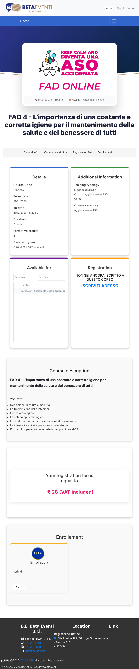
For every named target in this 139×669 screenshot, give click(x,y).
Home (25, 21)
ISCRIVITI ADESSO (99, 285)
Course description (55, 152)
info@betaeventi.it (36, 651)
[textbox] (51, 277)
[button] (19, 587)
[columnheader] (48, 285)
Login (130, 8)
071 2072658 (33, 647)
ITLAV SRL (27, 660)
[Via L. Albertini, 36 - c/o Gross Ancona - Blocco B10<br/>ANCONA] (55, 638)
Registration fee (82, 152)
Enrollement (105, 152)
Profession (20, 277)
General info (31, 152)
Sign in (121, 8)
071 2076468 (33, 642)
